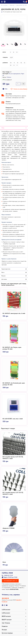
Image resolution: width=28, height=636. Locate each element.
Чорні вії (12, 5)
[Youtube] (6, 605)
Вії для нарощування (14, 73)
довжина (5, 62)
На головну (4, 5)
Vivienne (9, 77)
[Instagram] (4, 605)
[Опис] (3, 89)
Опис (6, 88)
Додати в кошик (23, 83)
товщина (5, 57)
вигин (4, 52)
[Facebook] (2, 605)
